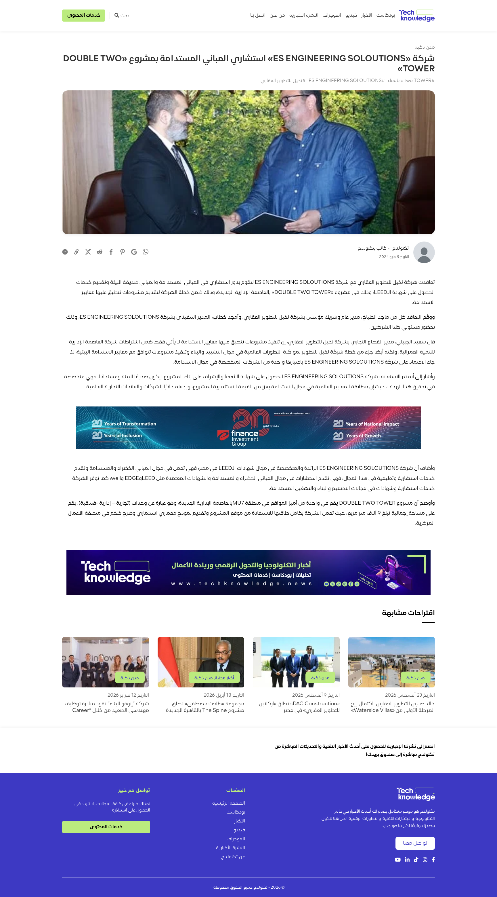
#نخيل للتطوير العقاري (283, 81)
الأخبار (366, 15)
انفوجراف (332, 15)
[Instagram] (425, 860)
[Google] (134, 252)
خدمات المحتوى (83, 15)
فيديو (351, 15)
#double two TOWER (411, 81)
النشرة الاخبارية (303, 15)
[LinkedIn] (407, 860)
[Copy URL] (76, 252)
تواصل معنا (415, 843)
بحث (125, 16)
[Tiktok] (416, 860)
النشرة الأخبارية (230, 848)
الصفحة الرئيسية (228, 803)
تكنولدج (400, 248)
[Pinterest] (122, 252)
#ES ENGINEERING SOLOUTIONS (347, 81)
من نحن (277, 15)
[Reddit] (99, 252)
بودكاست (385, 15)
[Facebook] (111, 252)
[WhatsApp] (145, 252)
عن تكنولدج (233, 857)
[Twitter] (88, 252)
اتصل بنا (257, 15)
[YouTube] (398, 860)
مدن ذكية (425, 47)
